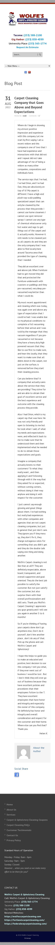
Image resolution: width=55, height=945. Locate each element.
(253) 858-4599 (34, 39)
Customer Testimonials (19, 830)
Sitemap (27, 938)
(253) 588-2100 (33, 35)
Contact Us (12, 835)
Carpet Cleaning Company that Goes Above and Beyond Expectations (29, 105)
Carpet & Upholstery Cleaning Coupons (27, 819)
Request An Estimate (27, 47)
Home (10, 804)
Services (11, 814)
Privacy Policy (14, 840)
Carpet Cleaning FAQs (18, 824)
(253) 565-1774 (37, 43)
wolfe (25, 116)
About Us (11, 809)
